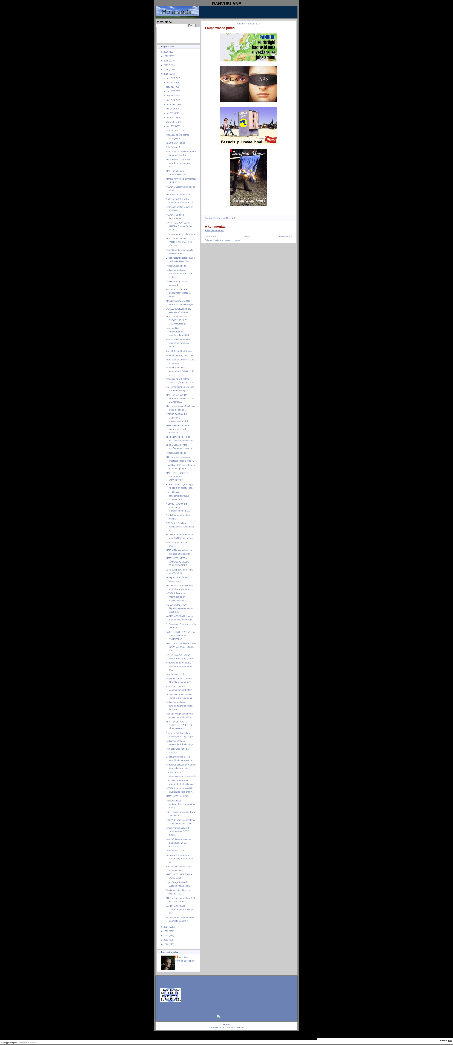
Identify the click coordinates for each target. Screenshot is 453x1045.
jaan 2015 (171, 126)
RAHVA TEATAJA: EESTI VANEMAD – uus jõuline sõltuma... (179, 226)
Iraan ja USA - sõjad (175, 143)
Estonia (218, 1028)
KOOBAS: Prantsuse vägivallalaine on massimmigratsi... (176, 596)
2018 (166, 61)
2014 (166, 927)
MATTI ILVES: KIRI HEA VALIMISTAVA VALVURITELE (177, 476)
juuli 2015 (171, 100)
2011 (166, 940)
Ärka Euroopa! (173, 147)
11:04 (228, 218)
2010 (166, 944)
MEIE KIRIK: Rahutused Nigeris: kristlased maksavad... (177, 429)
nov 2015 (170, 82)
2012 (166, 935)
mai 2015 (170, 109)
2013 (166, 931)
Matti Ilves (183, 957)
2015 (166, 74)
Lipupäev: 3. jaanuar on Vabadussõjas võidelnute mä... (179, 858)
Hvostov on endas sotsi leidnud (181, 234)
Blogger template (10, 1043)
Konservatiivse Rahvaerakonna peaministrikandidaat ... (178, 331)
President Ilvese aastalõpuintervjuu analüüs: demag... (180, 804)
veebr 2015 (171, 122)
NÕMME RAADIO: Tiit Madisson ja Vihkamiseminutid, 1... (178, 417)
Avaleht (248, 236)
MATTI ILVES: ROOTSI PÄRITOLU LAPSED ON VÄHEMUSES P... (179, 725)
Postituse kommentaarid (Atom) (226, 240)
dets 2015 (171, 78)
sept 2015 (171, 91)
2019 (166, 56)
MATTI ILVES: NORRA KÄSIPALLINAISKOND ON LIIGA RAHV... (180, 398)
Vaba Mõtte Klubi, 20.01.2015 (180, 355)
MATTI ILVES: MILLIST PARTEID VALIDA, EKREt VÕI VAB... (179, 242)
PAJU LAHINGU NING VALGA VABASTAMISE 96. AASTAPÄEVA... (180, 635)
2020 (166, 52)
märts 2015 (171, 117)
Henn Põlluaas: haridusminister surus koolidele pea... (177, 496)
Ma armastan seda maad (178, 194)
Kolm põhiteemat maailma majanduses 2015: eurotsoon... (178, 843)
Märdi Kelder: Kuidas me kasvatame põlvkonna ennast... (178, 163)
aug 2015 (170, 95)
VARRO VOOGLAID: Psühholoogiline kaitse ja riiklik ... (179, 909)
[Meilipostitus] (233, 218)
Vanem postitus (285, 236)
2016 (166, 69)
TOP (450, 1041)
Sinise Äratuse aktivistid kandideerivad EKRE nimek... (177, 831)
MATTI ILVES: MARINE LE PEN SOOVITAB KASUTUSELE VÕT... (181, 647)
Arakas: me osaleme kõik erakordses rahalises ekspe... (178, 343)
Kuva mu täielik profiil (185, 961)
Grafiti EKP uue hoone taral (179, 351)
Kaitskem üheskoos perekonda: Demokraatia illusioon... (179, 705)
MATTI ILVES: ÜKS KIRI (177, 796)
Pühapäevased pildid (176, 266)
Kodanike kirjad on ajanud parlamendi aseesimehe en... (179, 666)
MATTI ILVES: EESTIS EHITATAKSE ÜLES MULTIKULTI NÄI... (176, 320)
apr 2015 (170, 113)
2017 (166, 65)
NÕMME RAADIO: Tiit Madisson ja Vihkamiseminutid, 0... (178, 507)
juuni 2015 (171, 104)
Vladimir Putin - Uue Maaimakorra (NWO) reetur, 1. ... (180, 371)
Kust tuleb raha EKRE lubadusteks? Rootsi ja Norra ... (178, 293)
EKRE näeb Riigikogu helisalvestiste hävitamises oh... (180, 526)
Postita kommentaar (214, 230)
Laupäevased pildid (175, 130)
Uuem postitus (211, 236)
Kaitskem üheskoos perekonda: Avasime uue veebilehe (179, 273)
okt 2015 (170, 87)
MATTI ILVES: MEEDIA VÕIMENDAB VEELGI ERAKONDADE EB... (178, 561)
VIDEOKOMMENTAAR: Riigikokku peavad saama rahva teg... (180, 608)
